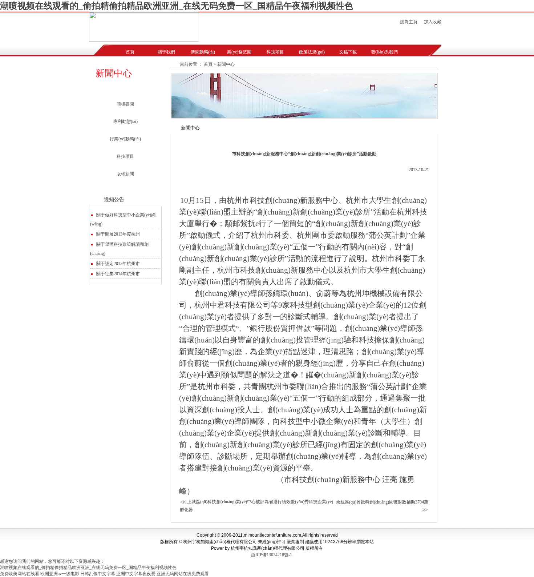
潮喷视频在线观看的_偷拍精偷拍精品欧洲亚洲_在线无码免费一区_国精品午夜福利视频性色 (176, 6)
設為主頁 (408, 21)
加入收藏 (432, 21)
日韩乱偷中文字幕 (97, 573)
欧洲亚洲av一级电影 (59, 573)
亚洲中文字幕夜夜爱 (135, 573)
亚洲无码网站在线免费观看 (183, 573)
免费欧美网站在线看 (19, 573)
